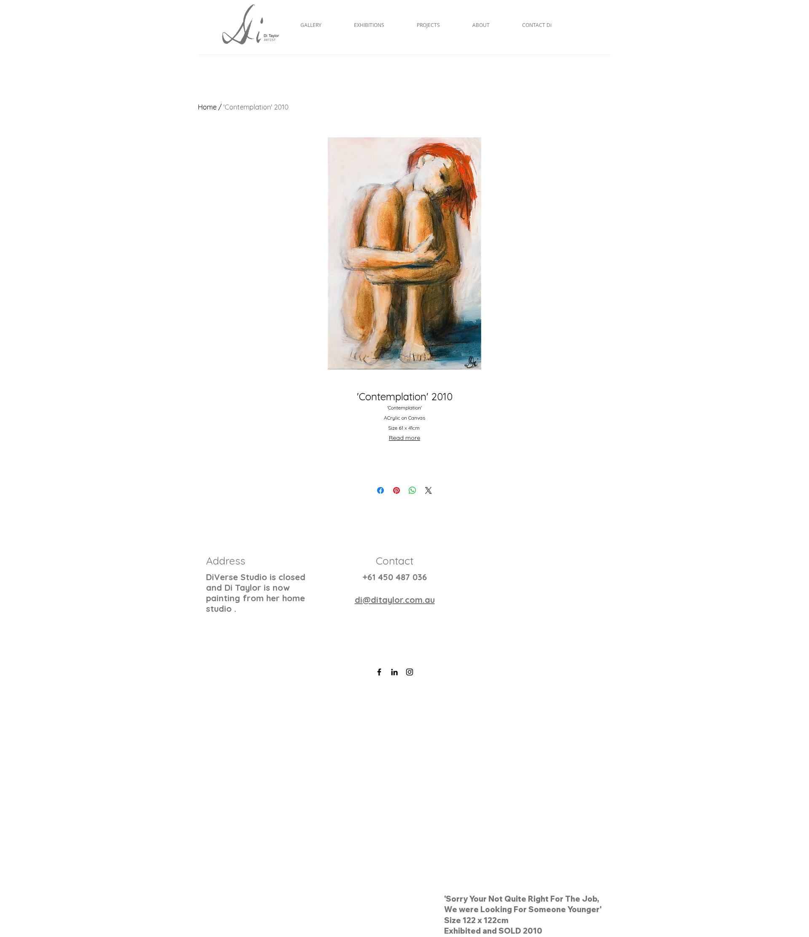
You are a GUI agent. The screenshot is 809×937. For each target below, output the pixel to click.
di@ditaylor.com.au (395, 599)
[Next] (761, 807)
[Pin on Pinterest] (396, 490)
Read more (404, 438)
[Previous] (47, 807)
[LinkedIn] (394, 672)
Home (207, 107)
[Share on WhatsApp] (412, 490)
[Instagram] (409, 672)
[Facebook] (379, 672)
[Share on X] (428, 490)
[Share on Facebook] (380, 490)
